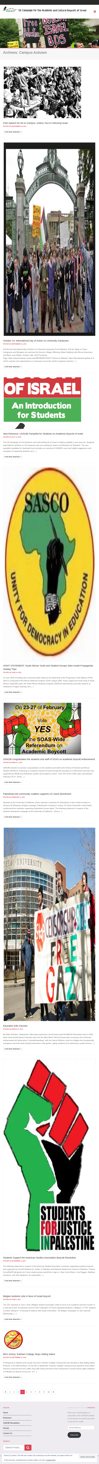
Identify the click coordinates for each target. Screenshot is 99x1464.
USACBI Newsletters (11, 1423)
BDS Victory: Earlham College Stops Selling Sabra (29, 1354)
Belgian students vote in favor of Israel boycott (27, 1296)
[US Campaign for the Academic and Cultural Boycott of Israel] (45, 9)
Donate (6, 1428)
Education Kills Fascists (15, 1026)
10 (49, 1392)
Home (5, 1413)
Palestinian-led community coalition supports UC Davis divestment (37, 794)
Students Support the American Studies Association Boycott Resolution (39, 1257)
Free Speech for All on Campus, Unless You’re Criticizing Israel (35, 123)
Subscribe (74, 1435)
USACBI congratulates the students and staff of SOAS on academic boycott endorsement (49, 759)
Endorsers (7, 1418)
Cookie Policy (51, 1460)
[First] (5, 1392)
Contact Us (7, 1433)
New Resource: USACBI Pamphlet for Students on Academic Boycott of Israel (43, 433)
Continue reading (12, 132)
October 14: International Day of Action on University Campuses (36, 340)
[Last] (53, 1392)
